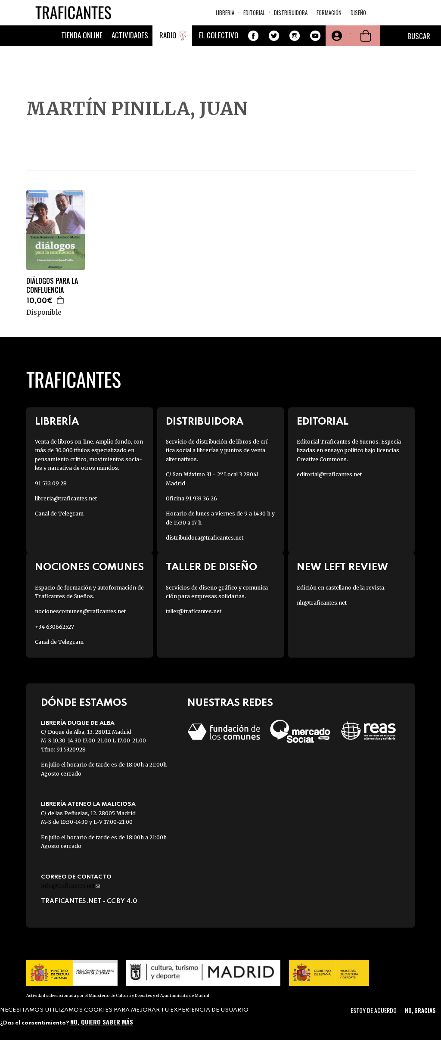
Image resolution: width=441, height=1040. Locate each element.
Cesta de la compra (365, 36)
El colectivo (219, 35)
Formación (329, 12)
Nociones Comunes (89, 567)
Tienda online (81, 35)
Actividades (130, 35)
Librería (57, 422)
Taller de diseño (211, 567)
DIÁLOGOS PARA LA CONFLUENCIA (52, 285)
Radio (168, 35)
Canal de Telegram (59, 513)
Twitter (274, 36)
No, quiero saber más (101, 1021)
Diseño (358, 12)
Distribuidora (290, 12)
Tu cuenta (336, 36)
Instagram (294, 36)
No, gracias (420, 1010)
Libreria (225, 12)
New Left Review (342, 567)
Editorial (254, 12)
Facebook (253, 36)
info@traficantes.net (70, 885)
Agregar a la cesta (61, 300)
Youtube (315, 36)
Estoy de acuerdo (374, 1010)
